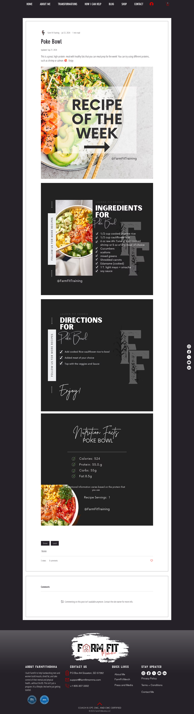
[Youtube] (189, 362)
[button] (93, 4)
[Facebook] (189, 352)
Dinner (45, 543)
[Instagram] (189, 346)
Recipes (44, 550)
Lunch (55, 543)
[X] (189, 357)
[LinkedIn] (189, 368)
